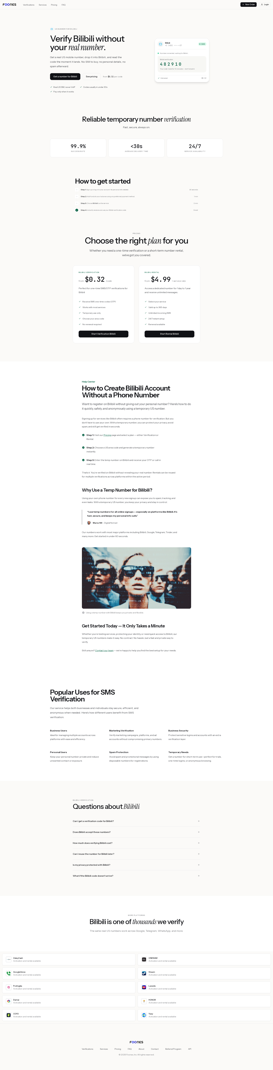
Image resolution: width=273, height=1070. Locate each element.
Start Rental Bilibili (169, 333)
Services (42, 5)
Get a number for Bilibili (65, 76)
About (141, 1049)
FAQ (64, 5)
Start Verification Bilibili (103, 333)
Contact (154, 1049)
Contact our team (104, 650)
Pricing (54, 5)
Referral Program (173, 1049)
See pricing (91, 76)
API (189, 1049)
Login (266, 4)
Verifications (28, 5)
